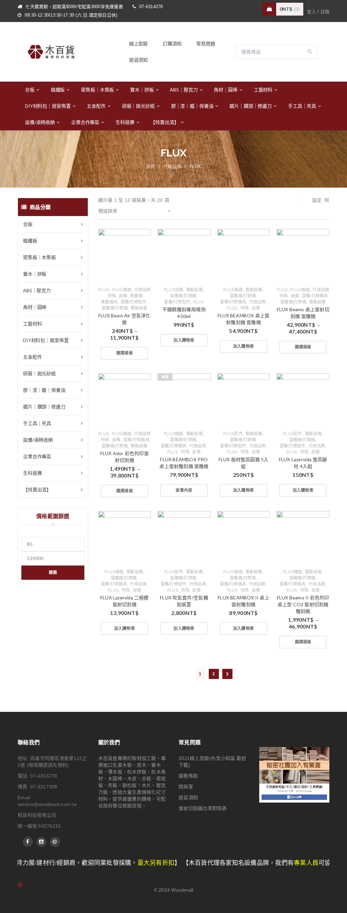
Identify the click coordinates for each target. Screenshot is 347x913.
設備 (123, 296)
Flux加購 (173, 290)
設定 (317, 200)
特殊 (112, 296)
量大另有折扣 (121, 862)
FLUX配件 (233, 433)
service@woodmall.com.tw (47, 804)
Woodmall (182, 890)
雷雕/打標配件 (134, 302)
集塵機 (136, 296)
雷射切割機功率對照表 (203, 808)
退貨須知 (188, 797)
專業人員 (271, 862)
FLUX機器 (121, 290)
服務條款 (188, 776)
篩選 (53, 572)
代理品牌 (172, 166)
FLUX (103, 290)
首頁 (150, 166)
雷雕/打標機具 (233, 302)
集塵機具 (109, 302)
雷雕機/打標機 (115, 308)
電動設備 (138, 308)
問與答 (186, 786)
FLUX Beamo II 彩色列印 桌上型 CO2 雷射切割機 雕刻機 (303, 604)
